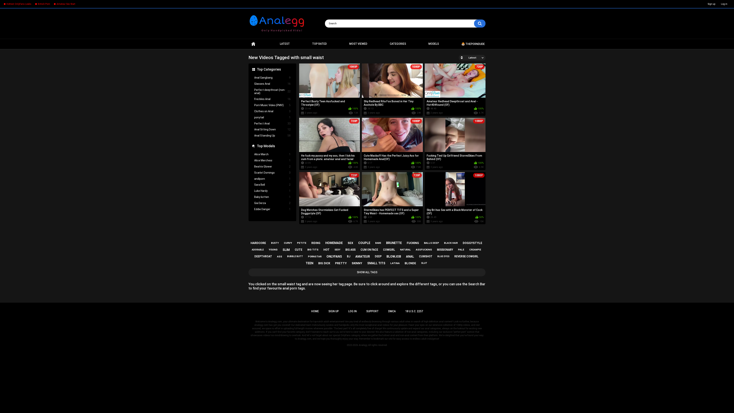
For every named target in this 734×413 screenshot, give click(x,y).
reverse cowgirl (466, 256)
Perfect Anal (272, 123)
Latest (285, 43)
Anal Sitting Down (272, 129)
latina (395, 263)
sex (350, 243)
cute (298, 249)
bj (348, 256)
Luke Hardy (272, 190)
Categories (398, 43)
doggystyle (472, 243)
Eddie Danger (272, 209)
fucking (413, 243)
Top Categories (269, 69)
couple (364, 243)
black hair (451, 243)
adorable (258, 249)
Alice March (272, 154)
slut (424, 263)
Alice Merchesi (272, 160)
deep (378, 256)
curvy (288, 242)
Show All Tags (367, 272)
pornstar (315, 256)
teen (309, 263)
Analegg (363, 345)
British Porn (44, 4)
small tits (376, 263)
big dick (324, 263)
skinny (357, 263)
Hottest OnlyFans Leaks (18, 4)
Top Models (266, 146)
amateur (362, 256)
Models (433, 43)
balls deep (431, 242)
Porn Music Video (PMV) (272, 105)
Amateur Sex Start (66, 4)
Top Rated (319, 43)
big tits (312, 249)
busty (275, 243)
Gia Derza (272, 203)
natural (405, 249)
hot (326, 249)
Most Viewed (358, 43)
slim (286, 250)
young (273, 249)
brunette (394, 243)
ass (279, 256)
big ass (350, 249)
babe (378, 243)
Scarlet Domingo (272, 172)
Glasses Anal (272, 83)
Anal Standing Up (272, 135)
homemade (334, 243)
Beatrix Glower (272, 166)
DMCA (392, 311)
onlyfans (334, 256)
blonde (410, 263)
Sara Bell (272, 184)
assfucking (424, 249)
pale (461, 249)
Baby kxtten (272, 196)
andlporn (272, 178)
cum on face (369, 249)
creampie (475, 249)
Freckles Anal (272, 99)
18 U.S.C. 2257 (414, 311)
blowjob (393, 256)
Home (253, 44)
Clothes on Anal (272, 111)
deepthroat (263, 256)
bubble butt (295, 256)
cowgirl (389, 249)
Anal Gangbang (272, 77)
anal (410, 256)
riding (315, 243)
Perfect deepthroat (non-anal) (272, 91)
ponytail (272, 117)
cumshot (425, 256)
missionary (445, 249)
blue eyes (443, 256)
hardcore (258, 243)
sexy (337, 249)
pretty (341, 263)
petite (301, 242)
